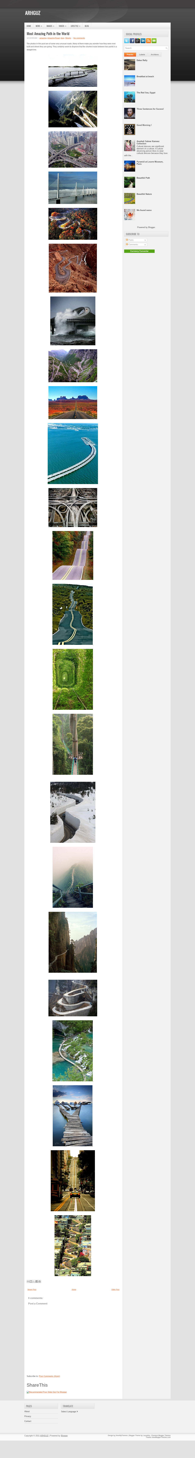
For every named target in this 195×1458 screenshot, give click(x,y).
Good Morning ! (144, 125)
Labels (142, 55)
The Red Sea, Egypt (146, 93)
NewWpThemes (122, 1435)
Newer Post (32, 1289)
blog (62, 38)
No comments (79, 38)
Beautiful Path (143, 178)
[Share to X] (33, 1281)
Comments (133, 244)
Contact (27, 1421)
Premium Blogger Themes (161, 1435)
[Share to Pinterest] (39, 1281)
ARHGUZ (32, 12)
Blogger (151, 227)
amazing (43, 38)
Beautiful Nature (144, 194)
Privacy (27, 1416)
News (39, 25)
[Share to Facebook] (36, 1281)
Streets (68, 38)
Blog (87, 25)
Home (29, 25)
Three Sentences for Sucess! (150, 109)
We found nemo (144, 210)
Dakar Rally (142, 60)
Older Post (115, 1289)
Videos (62, 25)
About (27, 1411)
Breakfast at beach (145, 76)
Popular (130, 55)
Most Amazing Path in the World (48, 33)
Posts (131, 240)
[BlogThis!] (30, 1281)
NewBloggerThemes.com (161, 1437)
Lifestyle (75, 25)
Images (50, 25)
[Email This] (28, 1281)
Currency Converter (139, 251)
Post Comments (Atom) (49, 1376)
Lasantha (146, 1435)
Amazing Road (53, 38)
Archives (155, 55)
